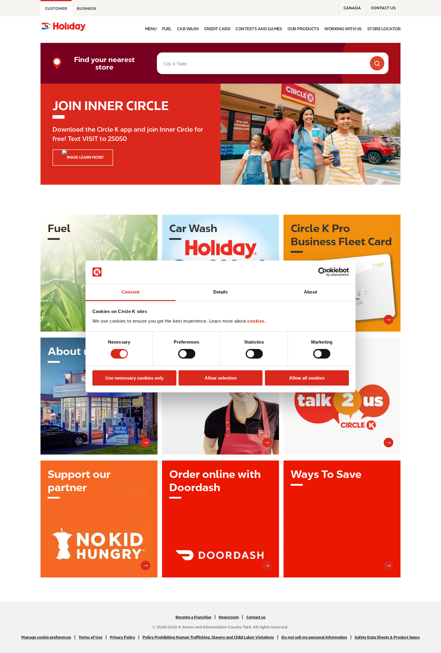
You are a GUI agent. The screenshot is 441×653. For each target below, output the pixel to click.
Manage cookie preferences (46, 637)
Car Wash (188, 28)
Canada (352, 8)
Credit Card (217, 28)
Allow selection (221, 377)
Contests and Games (259, 28)
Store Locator (384, 28)
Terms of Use (90, 637)
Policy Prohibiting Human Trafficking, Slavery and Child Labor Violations (208, 637)
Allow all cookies (307, 377)
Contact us (383, 8)
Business (86, 8)
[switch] (186, 354)
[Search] (377, 63)
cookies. (256, 321)
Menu (151, 28)
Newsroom (229, 617)
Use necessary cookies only (134, 377)
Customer (56, 8)
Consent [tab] (131, 291)
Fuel (167, 28)
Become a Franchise (193, 617)
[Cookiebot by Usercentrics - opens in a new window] (322, 271)
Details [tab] (220, 291)
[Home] (63, 26)
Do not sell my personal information (314, 637)
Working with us (343, 28)
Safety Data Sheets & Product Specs (387, 637)
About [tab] (310, 291)
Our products (303, 28)
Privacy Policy (122, 637)
